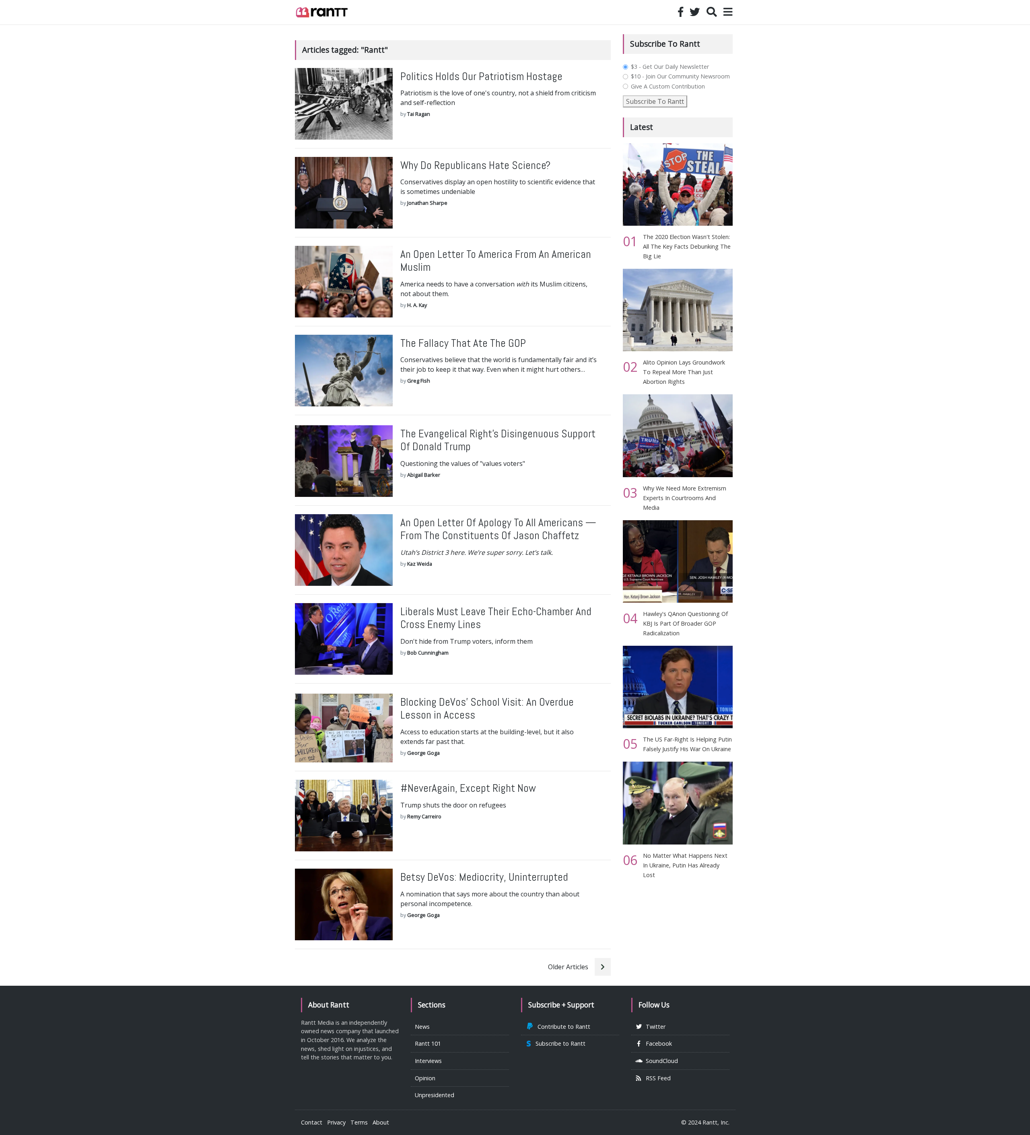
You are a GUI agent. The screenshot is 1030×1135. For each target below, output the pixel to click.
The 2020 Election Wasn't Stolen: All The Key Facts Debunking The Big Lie (687, 246)
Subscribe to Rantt (558, 1043)
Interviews (428, 1061)
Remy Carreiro (424, 816)
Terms (359, 1122)
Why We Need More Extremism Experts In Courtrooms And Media (684, 497)
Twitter (654, 1026)
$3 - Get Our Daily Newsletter (670, 67)
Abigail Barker (423, 474)
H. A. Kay (417, 305)
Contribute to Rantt (562, 1026)
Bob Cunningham (428, 652)
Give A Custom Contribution (668, 86)
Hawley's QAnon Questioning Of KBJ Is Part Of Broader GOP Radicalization (685, 623)
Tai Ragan (418, 113)
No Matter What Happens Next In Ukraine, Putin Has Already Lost (685, 865)
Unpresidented (434, 1095)
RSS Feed (657, 1078)
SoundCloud (660, 1061)
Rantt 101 (428, 1043)
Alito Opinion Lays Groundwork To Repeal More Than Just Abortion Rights (684, 371)
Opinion (425, 1078)
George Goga (423, 752)
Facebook (657, 1043)
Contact (311, 1122)
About (381, 1122)
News (422, 1026)
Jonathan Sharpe (427, 202)
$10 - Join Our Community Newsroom (680, 76)
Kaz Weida (419, 563)
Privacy (336, 1122)
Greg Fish (418, 380)
